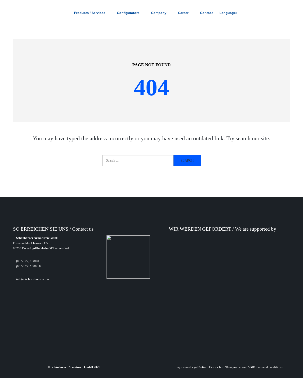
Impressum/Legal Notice (191, 367)
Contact (206, 13)
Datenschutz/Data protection (227, 367)
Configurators (128, 13)
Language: (228, 13)
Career (183, 13)
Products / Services (89, 13)
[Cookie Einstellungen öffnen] (10, 371)
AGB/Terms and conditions (265, 367)
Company (158, 13)
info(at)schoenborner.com (32, 279)
